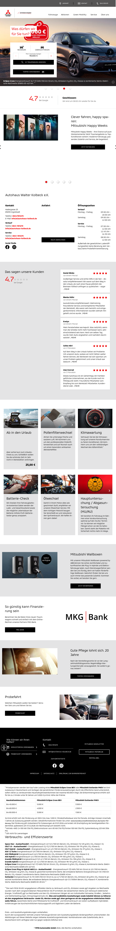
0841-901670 (17, 226)
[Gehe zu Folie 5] (69, 181)
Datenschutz (49, 773)
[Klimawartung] (95, 418)
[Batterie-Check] (21, 484)
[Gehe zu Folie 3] (58, 181)
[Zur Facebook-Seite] (7, 247)
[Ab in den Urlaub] (21, 418)
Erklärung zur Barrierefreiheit (72, 773)
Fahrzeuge (53, 14)
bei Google (18, 282)
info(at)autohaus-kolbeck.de (24, 218)
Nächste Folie (110, 52)
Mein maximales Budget (33, 54)
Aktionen (65, 14)
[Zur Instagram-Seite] (14, 247)
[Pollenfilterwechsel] (58, 418)
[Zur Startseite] (22, 13)
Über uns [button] (105, 14)
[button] (33, 71)
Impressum (34, 773)
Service (94, 14)
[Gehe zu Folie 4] (63, 181)
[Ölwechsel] (58, 484)
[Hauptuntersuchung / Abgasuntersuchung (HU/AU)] (95, 484)
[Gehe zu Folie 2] (52, 181)
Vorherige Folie (5, 52)
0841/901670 (18, 216)
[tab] (46, 88)
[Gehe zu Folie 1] (46, 181)
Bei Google (43, 100)
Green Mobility (79, 14)
